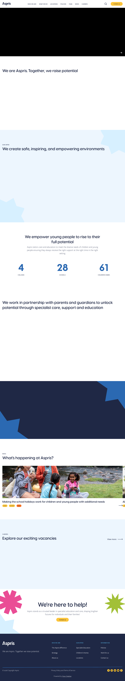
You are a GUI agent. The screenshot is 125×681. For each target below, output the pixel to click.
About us (7, 122)
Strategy (55, 653)
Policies (63, 4)
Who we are (32, 4)
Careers (85, 4)
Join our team (41, 122)
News (77, 4)
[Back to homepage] (6, 4)
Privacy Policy (56, 670)
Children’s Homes (82, 653)
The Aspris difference (70, 123)
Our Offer (79, 643)
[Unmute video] (121, 53)
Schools (7, 218)
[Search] (107, 4)
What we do (43, 4)
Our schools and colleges (17, 376)
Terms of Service (69, 670)
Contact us (117, 4)
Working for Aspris (95, 376)
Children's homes (94, 218)
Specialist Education (83, 648)
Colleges (48, 218)
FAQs (70, 4)
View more (111, 539)
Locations (54, 4)
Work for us (105, 653)
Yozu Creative (66, 676)
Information (105, 643)
